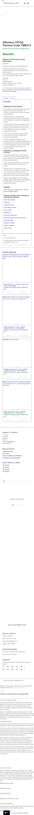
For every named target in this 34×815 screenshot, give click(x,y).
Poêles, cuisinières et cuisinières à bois (13, 189)
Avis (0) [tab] (13, 98)
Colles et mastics (8, 228)
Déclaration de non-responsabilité (11, 458)
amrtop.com (8, 443)
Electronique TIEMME (17, 89)
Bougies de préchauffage (9, 199)
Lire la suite (10, 292)
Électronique (6, 202)
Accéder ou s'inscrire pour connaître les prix (16, 48)
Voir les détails (24, 292)
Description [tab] (6, 98)
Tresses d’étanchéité (8, 220)
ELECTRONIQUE (8, 89)
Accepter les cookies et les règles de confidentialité (17, 813)
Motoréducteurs (7, 212)
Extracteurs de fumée (9, 205)
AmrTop (11, 680)
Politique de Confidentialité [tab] (6, 803)
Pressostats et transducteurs (10, 215)
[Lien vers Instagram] (28, 682)
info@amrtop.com (11, 441)
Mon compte (6, 453)
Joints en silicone (8, 210)
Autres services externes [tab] (5, 768)
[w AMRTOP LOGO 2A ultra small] (14, 3)
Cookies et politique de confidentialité (12, 455)
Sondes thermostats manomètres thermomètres (15, 217)
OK (2, 691)
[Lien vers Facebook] (25, 682)
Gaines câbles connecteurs (10, 207)
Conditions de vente (8, 451)
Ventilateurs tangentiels (9, 225)
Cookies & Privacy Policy (6, 810)
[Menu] (24, 3)
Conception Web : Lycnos (18, 680)
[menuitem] (25, 3)
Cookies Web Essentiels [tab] (5, 721)
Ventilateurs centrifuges (9, 223)
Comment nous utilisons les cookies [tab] (8, 700)
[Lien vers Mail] (30, 682)
